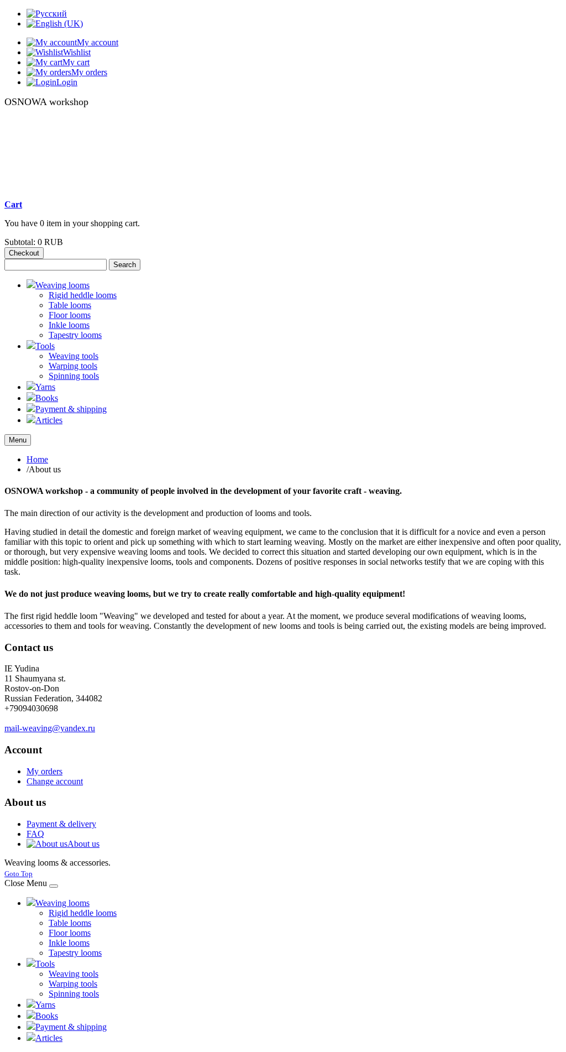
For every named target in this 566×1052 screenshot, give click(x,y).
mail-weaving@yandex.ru (49, 728)
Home (37, 459)
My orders (44, 771)
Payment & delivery (61, 824)
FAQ (35, 834)
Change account (55, 781)
